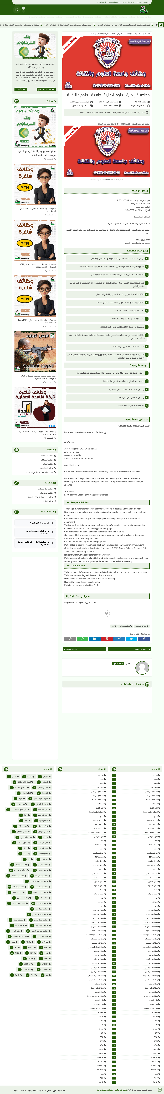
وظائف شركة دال (46, 493)
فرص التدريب (135, 881)
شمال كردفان (136, 865)
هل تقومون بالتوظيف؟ (39, 523)
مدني (135, 898)
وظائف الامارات (135, 914)
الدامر (136, 783)
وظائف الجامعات (54, 17)
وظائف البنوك (111, 17)
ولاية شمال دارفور (136, 1008)
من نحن (146, 2)
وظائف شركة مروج (136, 980)
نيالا (136, 906)
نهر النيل (135, 902)
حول (54, 1091)
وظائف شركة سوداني (135, 976)
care (136, 1021)
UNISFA (136, 1066)
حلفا (136, 841)
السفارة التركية (136, 796)
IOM (136, 1041)
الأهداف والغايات (19, 1091)
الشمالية (136, 804)
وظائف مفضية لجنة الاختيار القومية (40, 497)
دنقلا (136, 849)
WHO (136, 1082)
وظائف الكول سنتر (46, 468)
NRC (135, 1045)
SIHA (136, 1049)
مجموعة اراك (136, 894)
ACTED (136, 1012)
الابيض (136, 775)
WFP (136, 1078)
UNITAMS (136, 1070)
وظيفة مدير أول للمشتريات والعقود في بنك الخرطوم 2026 (35, 66)
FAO (136, 1037)
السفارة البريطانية (136, 791)
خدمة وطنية (136, 845)
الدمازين (136, 787)
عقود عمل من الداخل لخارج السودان (39, 472)
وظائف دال (135, 955)
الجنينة (136, 779)
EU (136, 1033)
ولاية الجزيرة (136, 1000)
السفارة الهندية (136, 800)
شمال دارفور (136, 861)
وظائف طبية (135, 984)
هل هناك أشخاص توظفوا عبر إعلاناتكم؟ (37, 532)
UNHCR (135, 1057)
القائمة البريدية (101, 2)
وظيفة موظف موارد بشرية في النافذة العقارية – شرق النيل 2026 (106, 25)
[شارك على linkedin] (95, 639)
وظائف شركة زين (135, 972)
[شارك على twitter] (131, 639)
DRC (135, 1025)
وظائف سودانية (144, 17)
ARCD (136, 1017)
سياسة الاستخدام (114, 2)
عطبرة (135, 869)
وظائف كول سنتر (135, 988)
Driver (136, 1029)
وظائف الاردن (136, 910)
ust (113, 626)
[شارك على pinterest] (107, 639)
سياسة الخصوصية (128, 2)
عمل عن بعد (136, 877)
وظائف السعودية (135, 926)
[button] (23, 9)
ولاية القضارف (135, 1004)
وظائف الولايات (38, 17)
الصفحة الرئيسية (144, 34)
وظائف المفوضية (127, 17)
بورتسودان (135, 824)
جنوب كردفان (135, 836)
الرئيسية (61, 1091)
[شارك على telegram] (119, 639)
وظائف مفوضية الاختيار (135, 996)
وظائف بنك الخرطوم (45, 89)
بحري (136, 816)
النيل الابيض (135, 808)
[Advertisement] (35, 658)
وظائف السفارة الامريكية (136, 935)
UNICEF (136, 1062)
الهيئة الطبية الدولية (136, 812)
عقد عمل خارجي (135, 873)
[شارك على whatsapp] (82, 639)
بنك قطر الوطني (136, 820)
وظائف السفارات (73, 17)
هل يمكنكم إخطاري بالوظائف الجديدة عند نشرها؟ (33, 543)
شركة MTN (135, 857)
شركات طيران (136, 853)
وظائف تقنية (136, 951)
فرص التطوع (135, 886)
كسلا (135, 890)
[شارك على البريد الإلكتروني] (70, 639)
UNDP (135, 1053)
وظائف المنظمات (93, 17)
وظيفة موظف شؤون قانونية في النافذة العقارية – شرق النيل (54, 25)
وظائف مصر (136, 992)
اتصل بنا (139, 2)
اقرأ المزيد (19, 89)
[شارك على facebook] (144, 639)
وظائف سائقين (136, 959)
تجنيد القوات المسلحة (135, 832)
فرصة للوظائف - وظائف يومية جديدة (112, 1090)
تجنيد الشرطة (135, 828)
